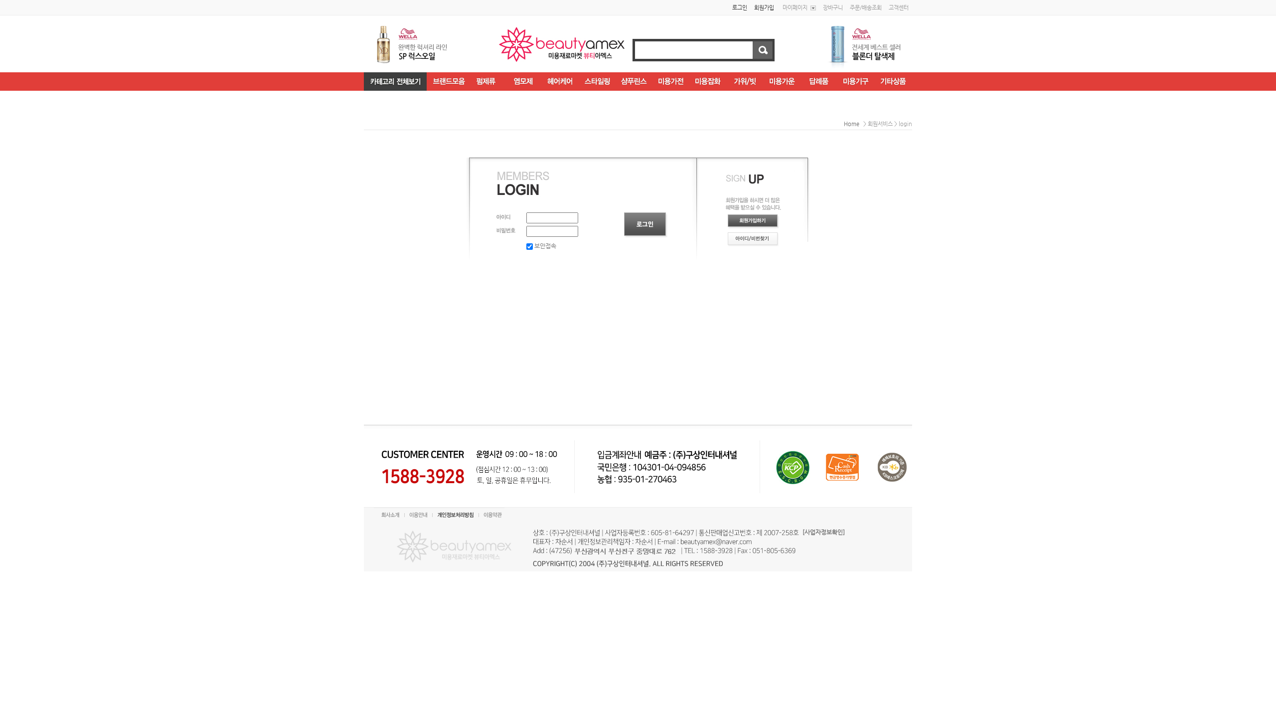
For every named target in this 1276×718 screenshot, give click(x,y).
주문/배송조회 (866, 7)
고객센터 (899, 7)
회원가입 (764, 7)
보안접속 (544, 245)
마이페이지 (795, 7)
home (851, 124)
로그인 (739, 7)
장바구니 (833, 7)
